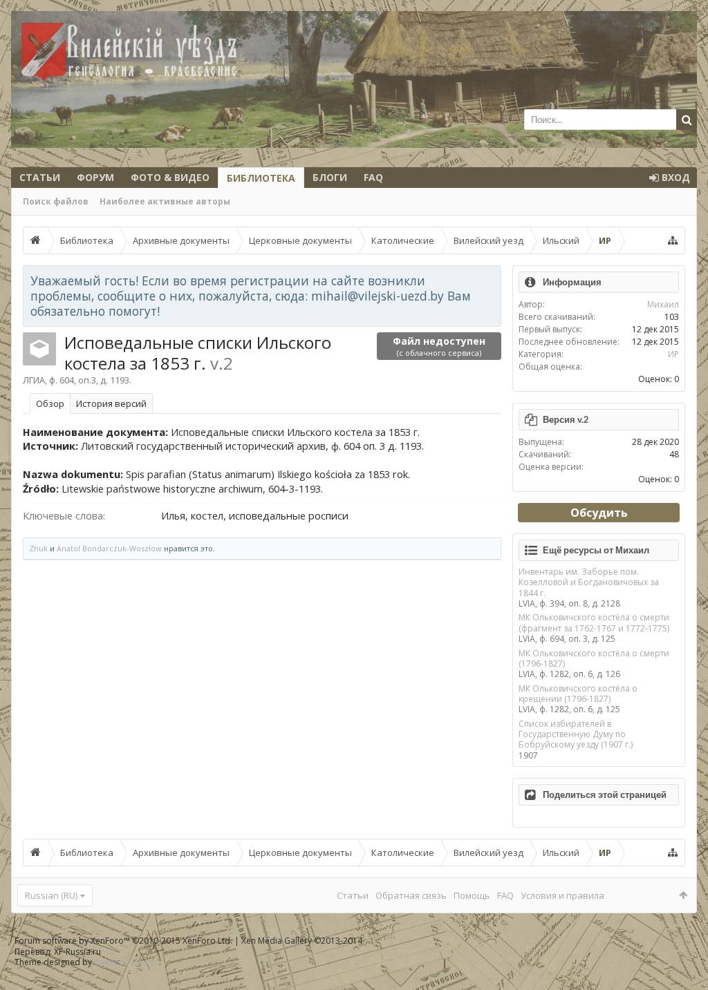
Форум (95, 177)
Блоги (330, 177)
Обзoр (50, 403)
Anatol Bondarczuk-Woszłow (109, 548)
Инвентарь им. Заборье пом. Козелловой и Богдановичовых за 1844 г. (589, 582)
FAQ (373, 177)
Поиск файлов (55, 201)
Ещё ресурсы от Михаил (596, 549)
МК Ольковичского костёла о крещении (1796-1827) (578, 694)
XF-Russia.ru (77, 952)
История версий (111, 403)
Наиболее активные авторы (165, 201)
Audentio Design (126, 962)
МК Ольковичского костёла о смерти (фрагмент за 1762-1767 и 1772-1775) (594, 622)
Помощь (472, 895)
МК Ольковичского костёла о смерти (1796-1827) (594, 658)
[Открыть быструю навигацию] (672, 240)
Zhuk (38, 548)
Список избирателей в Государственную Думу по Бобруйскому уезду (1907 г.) (576, 734)
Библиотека (261, 177)
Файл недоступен (439, 346)
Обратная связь (411, 895)
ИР (673, 354)
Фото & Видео (170, 177)
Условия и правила (562, 895)
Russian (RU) (51, 895)
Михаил (663, 304)
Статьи (39, 177)
